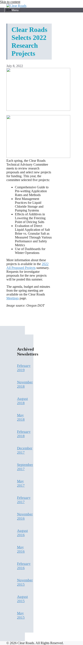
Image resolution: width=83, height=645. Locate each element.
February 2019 (24, 368)
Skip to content (10, 2)
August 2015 (22, 599)
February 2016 (24, 566)
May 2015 (21, 615)
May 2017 (21, 483)
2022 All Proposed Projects (27, 266)
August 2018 (22, 401)
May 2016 (21, 549)
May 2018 (21, 417)
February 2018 (24, 434)
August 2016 (22, 533)
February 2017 (24, 500)
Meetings (12, 298)
